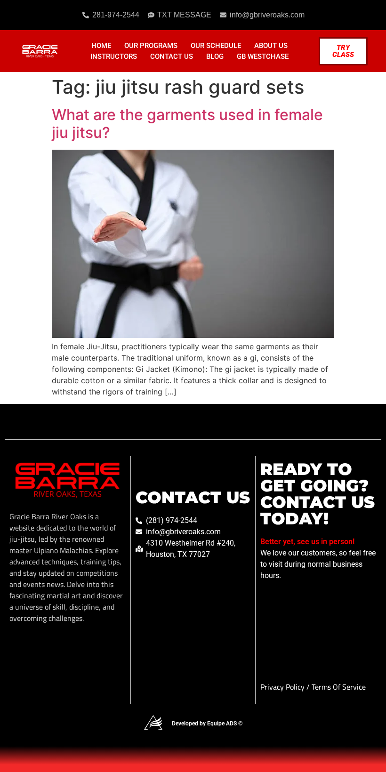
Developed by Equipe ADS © (207, 723)
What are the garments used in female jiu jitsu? (187, 123)
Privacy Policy (283, 686)
